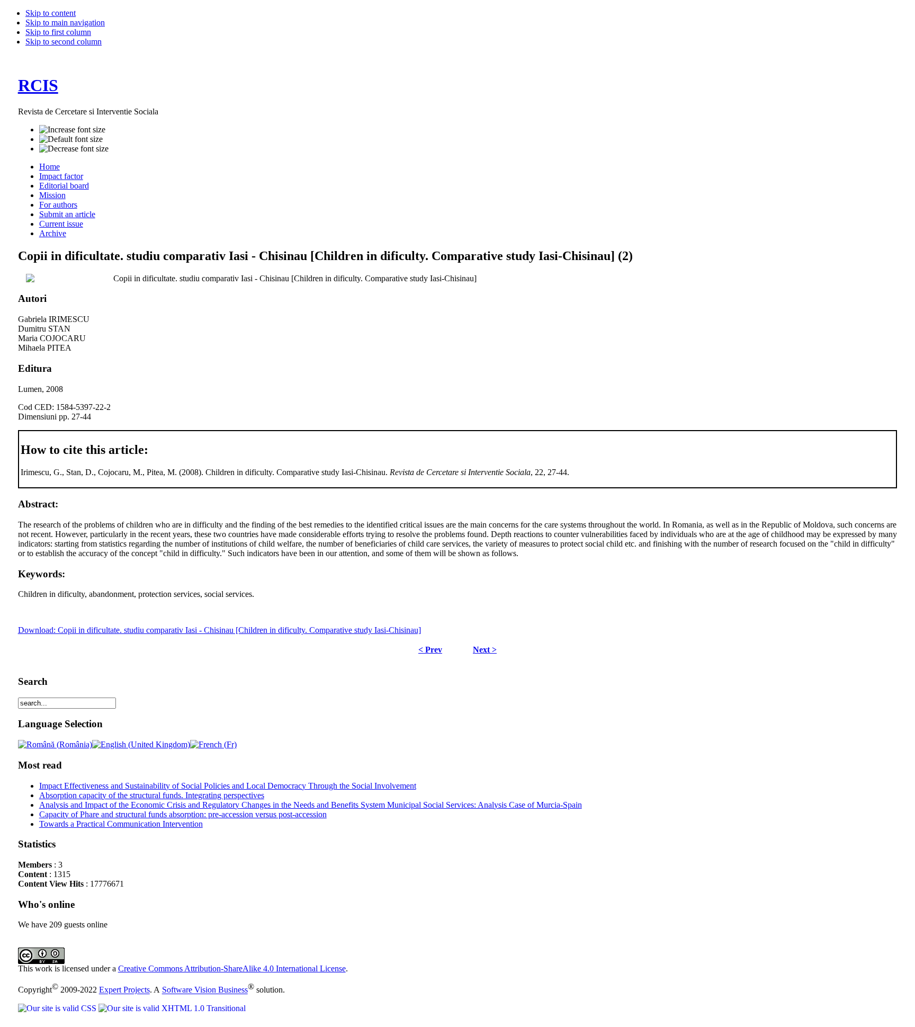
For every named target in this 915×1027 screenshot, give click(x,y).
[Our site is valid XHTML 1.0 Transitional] (172, 1008)
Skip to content (50, 12)
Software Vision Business (205, 990)
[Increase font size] (72, 130)
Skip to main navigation (65, 22)
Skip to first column (58, 32)
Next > (485, 649)
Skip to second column (63, 41)
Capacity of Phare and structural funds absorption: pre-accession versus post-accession (183, 814)
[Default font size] (71, 139)
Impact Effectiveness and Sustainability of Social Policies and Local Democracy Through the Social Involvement (227, 785)
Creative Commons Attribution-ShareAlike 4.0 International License (232, 968)
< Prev (430, 649)
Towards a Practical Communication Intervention (121, 823)
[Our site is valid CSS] (58, 1008)
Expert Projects (124, 990)
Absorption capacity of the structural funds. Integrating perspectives (151, 795)
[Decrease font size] (74, 149)
